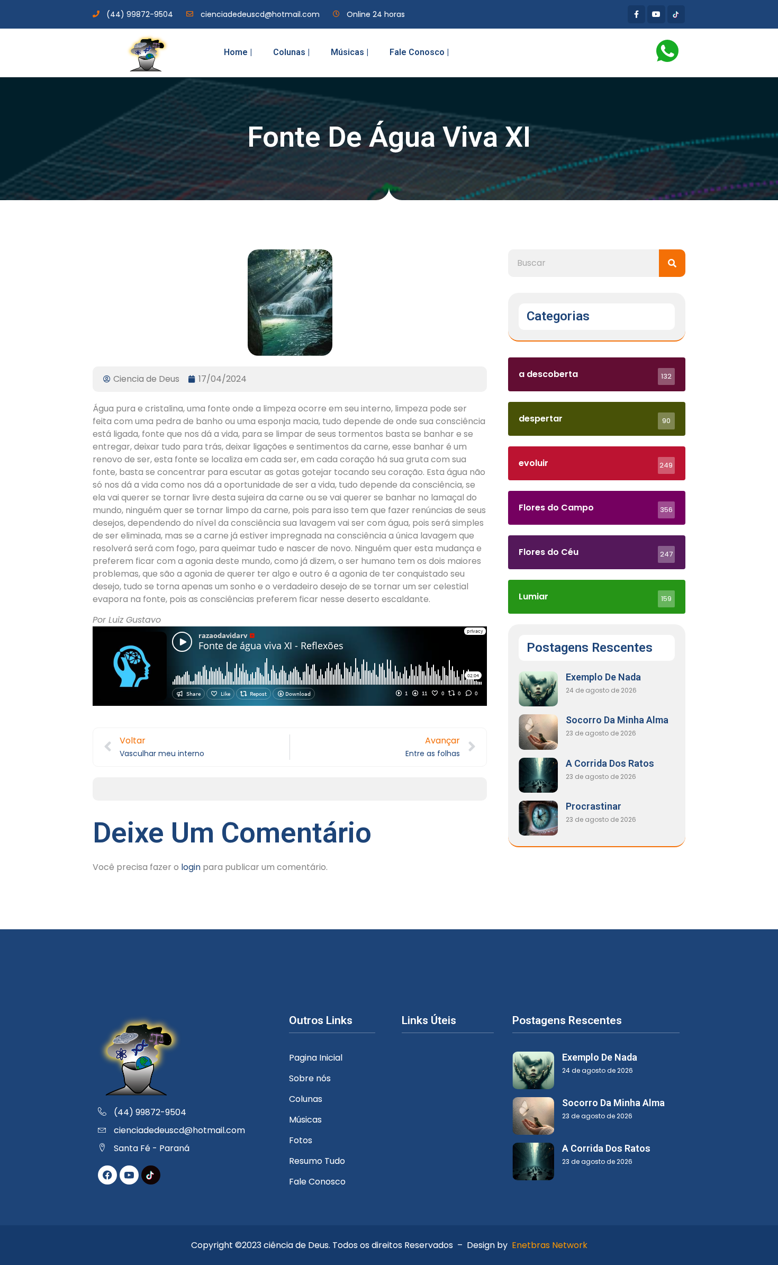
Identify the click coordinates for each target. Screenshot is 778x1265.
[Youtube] (656, 14)
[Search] (672, 263)
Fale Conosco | (419, 52)
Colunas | (291, 52)
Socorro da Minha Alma (617, 719)
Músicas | (349, 52)
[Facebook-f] (637, 14)
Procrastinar (593, 806)
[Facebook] (107, 1175)
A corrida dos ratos (610, 763)
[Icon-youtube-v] (129, 1175)
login (191, 867)
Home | (238, 52)
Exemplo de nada (603, 677)
